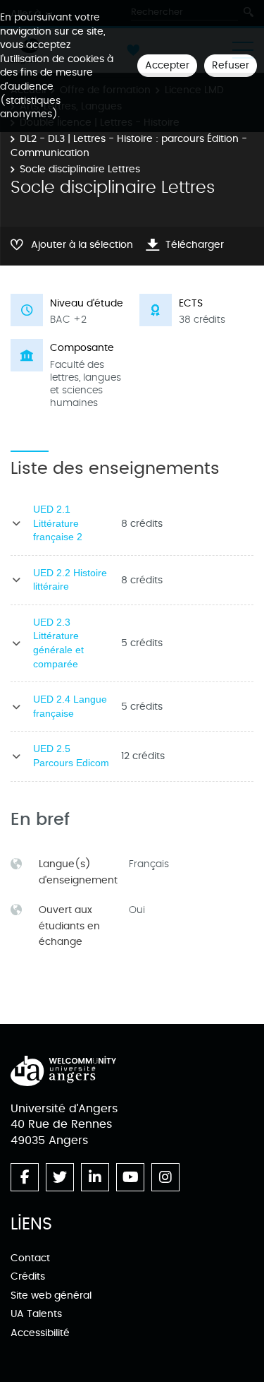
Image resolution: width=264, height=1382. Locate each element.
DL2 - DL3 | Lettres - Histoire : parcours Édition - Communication (129, 145)
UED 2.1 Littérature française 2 (57, 523)
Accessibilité (40, 1333)
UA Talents (36, 1313)
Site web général (51, 1295)
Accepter (167, 65)
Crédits (28, 1276)
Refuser (230, 65)
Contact (30, 1258)
